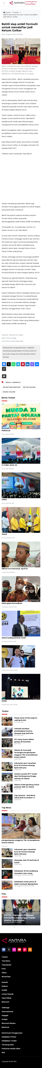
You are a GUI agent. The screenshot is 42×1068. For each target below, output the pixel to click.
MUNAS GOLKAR (9, 392)
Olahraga (5, 1008)
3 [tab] (21, 927)
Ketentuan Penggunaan (12, 1033)
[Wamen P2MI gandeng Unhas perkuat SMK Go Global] (7, 788)
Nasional (5, 1027)
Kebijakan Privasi (9, 1037)
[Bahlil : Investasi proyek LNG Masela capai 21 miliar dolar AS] (21, 451)
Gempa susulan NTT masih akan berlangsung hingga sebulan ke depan (25, 776)
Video (4, 973)
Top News (6, 808)
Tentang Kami (8, 1045)
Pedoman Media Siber (11, 1049)
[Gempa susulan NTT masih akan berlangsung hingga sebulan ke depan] (7, 777)
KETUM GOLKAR (29, 387)
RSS (3, 1053)
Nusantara (6, 977)
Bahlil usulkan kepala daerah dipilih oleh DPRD (20, 700)
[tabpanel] (21, 912)
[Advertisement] (21, 179)
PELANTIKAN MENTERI (11, 387)
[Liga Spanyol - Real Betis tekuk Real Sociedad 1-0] (7, 799)
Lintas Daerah (8, 994)
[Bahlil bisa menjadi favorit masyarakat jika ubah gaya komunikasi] (21, 589)
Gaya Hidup (6, 998)
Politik (16, 12)
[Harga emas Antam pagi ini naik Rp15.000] (7, 721)
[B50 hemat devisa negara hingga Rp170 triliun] (21, 485)
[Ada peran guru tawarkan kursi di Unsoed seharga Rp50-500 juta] (7, 766)
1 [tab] (14, 927)
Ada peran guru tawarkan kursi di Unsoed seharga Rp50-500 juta (25, 765)
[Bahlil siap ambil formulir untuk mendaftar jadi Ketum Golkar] (21, 826)
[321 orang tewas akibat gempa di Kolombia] (7, 743)
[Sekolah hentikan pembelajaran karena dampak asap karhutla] (7, 732)
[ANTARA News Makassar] (23, 3)
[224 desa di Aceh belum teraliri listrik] (18, 656)
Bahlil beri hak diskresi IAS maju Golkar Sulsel (19, 533)
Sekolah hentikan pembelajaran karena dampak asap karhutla (23, 731)
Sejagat (5, 1015)
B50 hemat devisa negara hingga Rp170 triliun (20, 498)
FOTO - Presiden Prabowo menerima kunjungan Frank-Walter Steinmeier (20, 918)
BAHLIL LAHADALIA (13, 382)
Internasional (7, 1012)
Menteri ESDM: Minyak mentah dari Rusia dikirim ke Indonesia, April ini (20, 567)
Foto (4, 894)
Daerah (5, 982)
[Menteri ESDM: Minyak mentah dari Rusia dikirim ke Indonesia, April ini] (21, 554)
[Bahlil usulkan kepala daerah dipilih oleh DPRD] (21, 687)
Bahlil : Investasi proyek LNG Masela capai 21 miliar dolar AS (20, 464)
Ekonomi (5, 1002)
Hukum (5, 986)
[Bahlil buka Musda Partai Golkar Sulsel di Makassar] (21, 416)
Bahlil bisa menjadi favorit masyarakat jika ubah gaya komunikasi (21, 602)
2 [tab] (18, 927)
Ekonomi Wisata (8, 1023)
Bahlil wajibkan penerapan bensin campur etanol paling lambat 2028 (20, 636)
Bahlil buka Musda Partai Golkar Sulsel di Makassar (20, 429)
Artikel (4, 1019)
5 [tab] (28, 927)
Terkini (5, 711)
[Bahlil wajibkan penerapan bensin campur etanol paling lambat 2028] (21, 623)
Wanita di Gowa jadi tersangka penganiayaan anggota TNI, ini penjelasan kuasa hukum (21, 840)
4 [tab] (24, 927)
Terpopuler (6, 965)
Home (8, 12)
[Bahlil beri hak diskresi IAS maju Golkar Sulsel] (21, 520)
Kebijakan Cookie (9, 1041)
